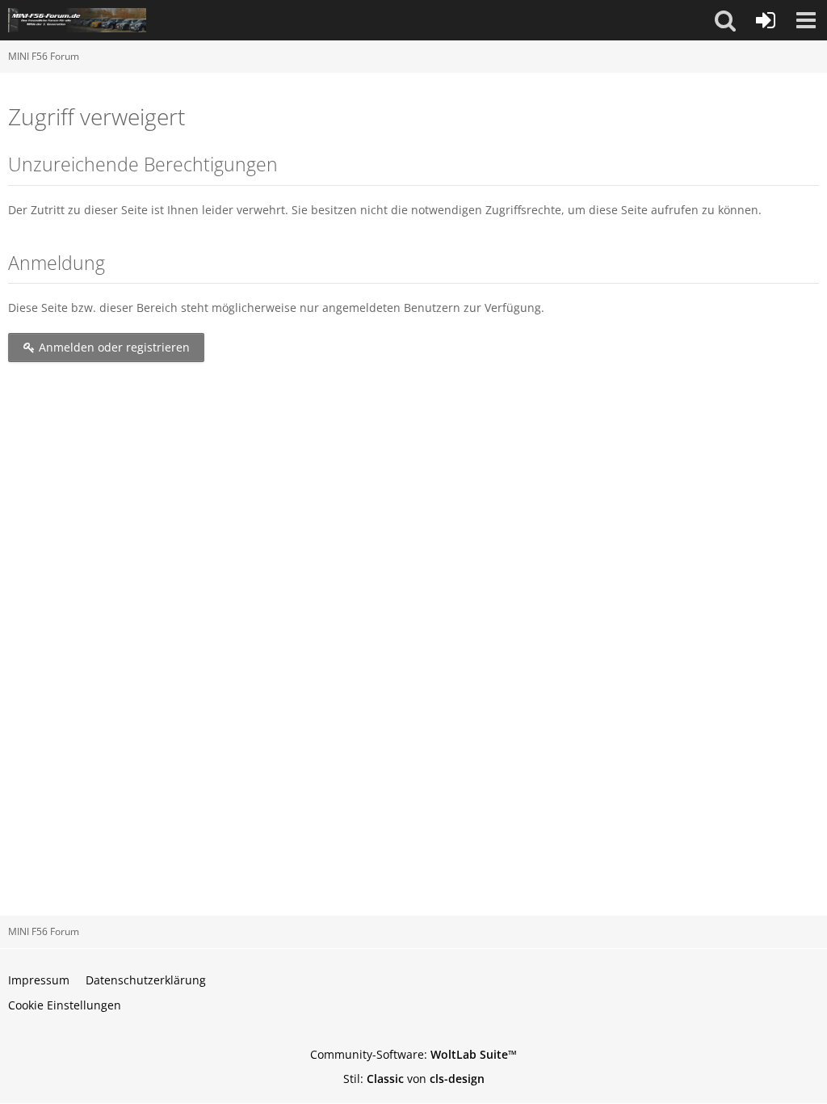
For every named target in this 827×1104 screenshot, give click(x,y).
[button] (725, 20)
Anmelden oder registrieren (113, 347)
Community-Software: (413, 1054)
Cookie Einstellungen (64, 1005)
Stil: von (414, 1078)
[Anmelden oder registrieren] (765, 20)
